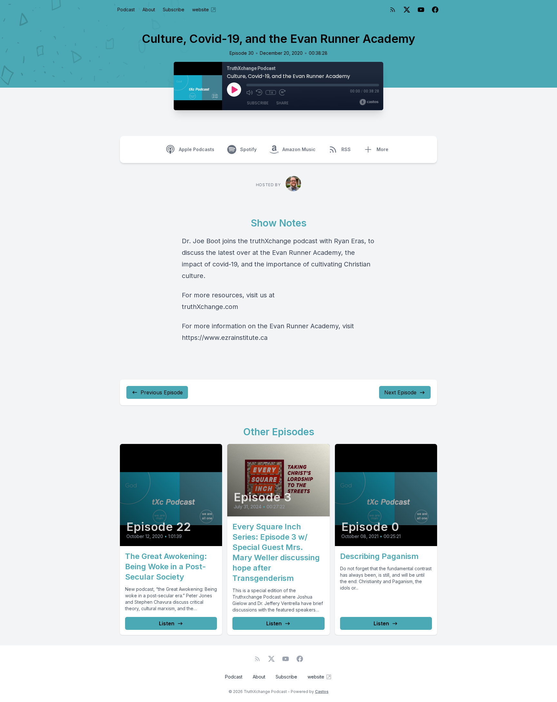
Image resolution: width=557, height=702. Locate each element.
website (200, 9)
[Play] (234, 89)
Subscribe (173, 9)
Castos (321, 691)
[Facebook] (435, 9)
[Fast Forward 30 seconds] (282, 92)
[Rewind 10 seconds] (259, 92)
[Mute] (249, 92)
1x (271, 92)
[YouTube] (421, 9)
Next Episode (400, 392)
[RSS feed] (392, 9)
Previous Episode (162, 392)
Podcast (126, 9)
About (148, 9)
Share (282, 103)
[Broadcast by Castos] (368, 102)
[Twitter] (407, 9)
